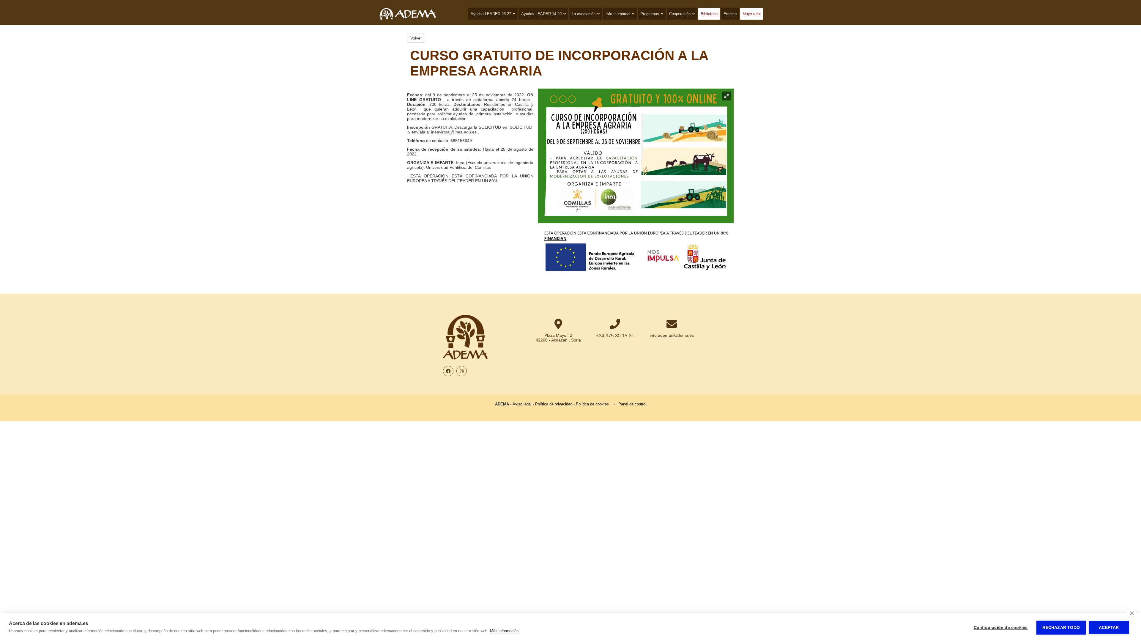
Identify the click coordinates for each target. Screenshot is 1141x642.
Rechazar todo (1061, 627)
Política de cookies (592, 404)
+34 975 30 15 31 (615, 336)
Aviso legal (522, 404)
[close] (1132, 613)
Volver (416, 38)
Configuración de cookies (1001, 627)
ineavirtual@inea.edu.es (454, 132)
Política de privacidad (553, 404)
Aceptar (1109, 627)
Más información (504, 631)
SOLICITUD (521, 127)
